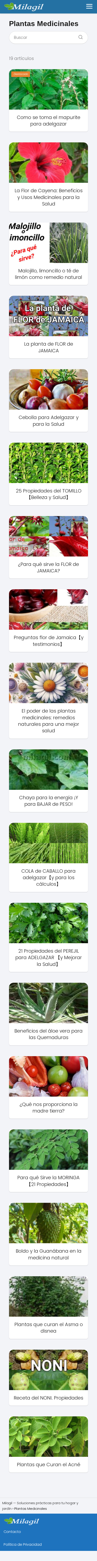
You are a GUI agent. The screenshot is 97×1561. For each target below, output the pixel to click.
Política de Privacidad (23, 1544)
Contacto (12, 1531)
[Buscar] (78, 35)
